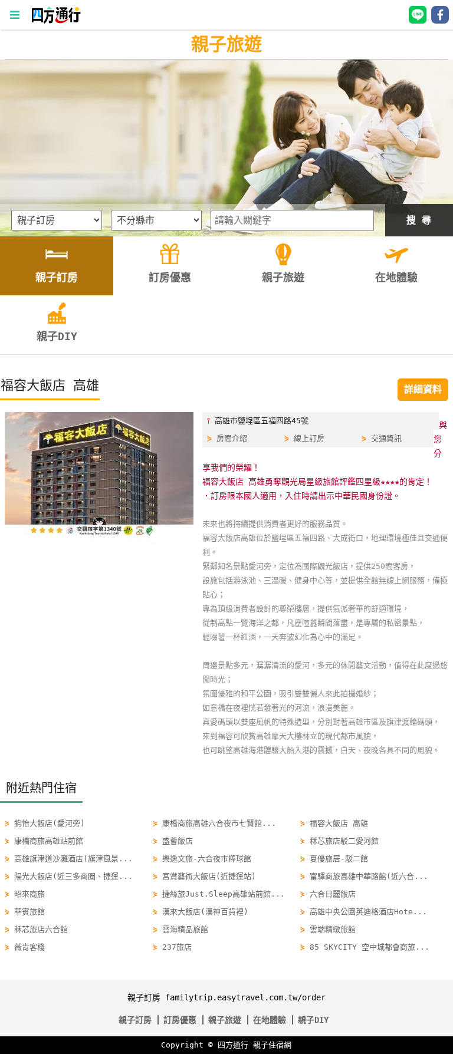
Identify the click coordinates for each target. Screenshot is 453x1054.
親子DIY (313, 1020)
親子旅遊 (226, 44)
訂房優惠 (179, 1020)
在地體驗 (269, 1020)
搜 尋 (418, 220)
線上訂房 (309, 438)
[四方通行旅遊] (55, 21)
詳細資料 (423, 389)
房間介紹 (231, 438)
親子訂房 (135, 1020)
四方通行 (233, 1044)
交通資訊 (386, 438)
